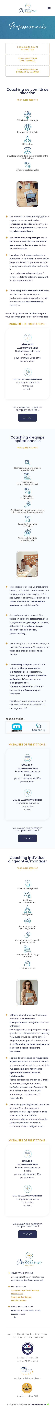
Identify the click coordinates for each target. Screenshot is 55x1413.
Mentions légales (18, 1300)
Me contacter (17, 1294)
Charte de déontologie (21, 1297)
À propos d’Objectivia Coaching (25, 1290)
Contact (27, 417)
